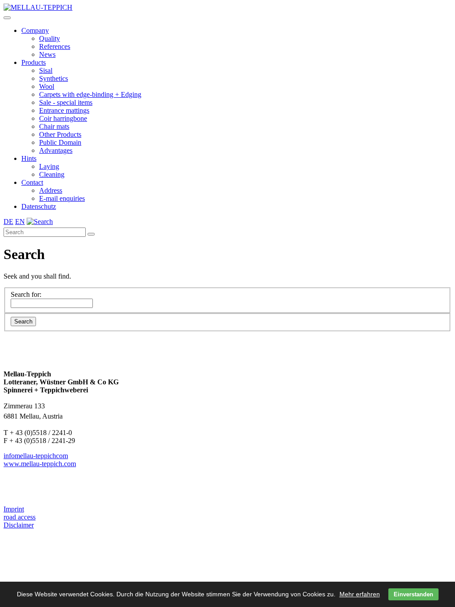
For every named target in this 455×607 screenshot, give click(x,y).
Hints (28, 158)
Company (35, 30)
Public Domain (60, 142)
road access (20, 517)
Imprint (14, 509)
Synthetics (53, 78)
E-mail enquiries (62, 198)
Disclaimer (19, 525)
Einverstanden (413, 594)
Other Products (60, 134)
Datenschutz (38, 206)
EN (20, 221)
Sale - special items (65, 102)
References (54, 46)
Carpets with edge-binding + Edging (90, 94)
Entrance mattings (64, 110)
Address (50, 190)
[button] (7, 17)
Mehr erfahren (359, 594)
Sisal (45, 70)
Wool (46, 86)
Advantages (55, 150)
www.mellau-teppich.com (40, 463)
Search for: (26, 294)
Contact (32, 182)
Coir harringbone (63, 118)
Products (33, 62)
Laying (49, 166)
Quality (49, 38)
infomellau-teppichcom (36, 455)
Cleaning (51, 174)
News (47, 54)
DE (8, 221)
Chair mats (54, 126)
